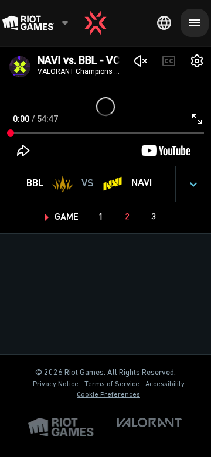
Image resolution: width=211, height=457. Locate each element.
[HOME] (95, 23)
